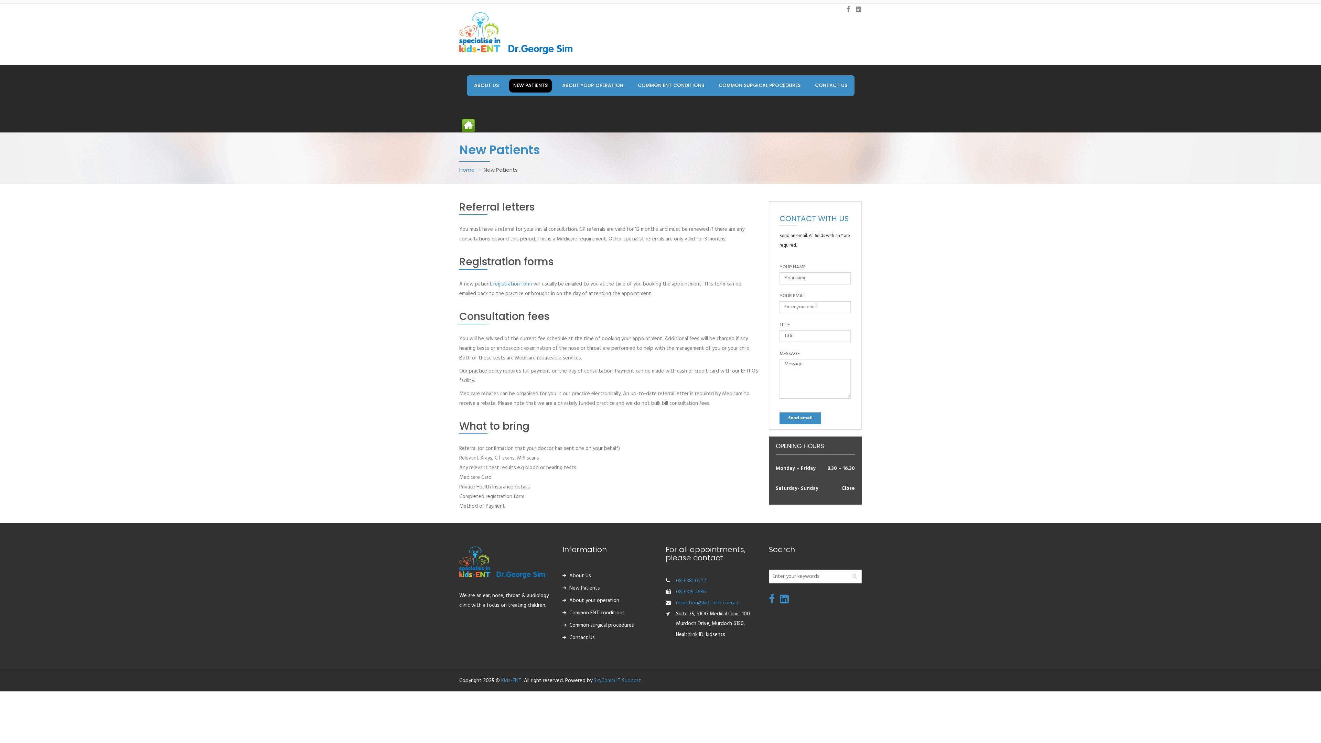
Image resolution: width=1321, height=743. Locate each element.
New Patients (584, 588)
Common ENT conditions (597, 613)
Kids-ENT (511, 681)
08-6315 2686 (691, 592)
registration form (512, 284)
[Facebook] (772, 601)
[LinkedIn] (784, 601)
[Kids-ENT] (516, 33)
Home (467, 169)
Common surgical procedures (601, 625)
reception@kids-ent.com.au (707, 603)
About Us (580, 576)
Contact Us (582, 638)
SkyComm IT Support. (618, 681)
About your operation (594, 600)
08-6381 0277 (691, 581)
